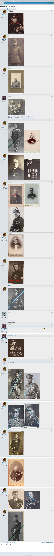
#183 (52, 68)
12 (10, 542)
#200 (52, 510)
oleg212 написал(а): (10, 325)
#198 (52, 458)
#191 (52, 312)
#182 (52, 35)
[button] (9, 3)
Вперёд (14, 542)
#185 (52, 121)
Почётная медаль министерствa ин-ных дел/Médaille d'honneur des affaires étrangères (20, 116)
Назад (2, 542)
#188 (52, 233)
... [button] (11, 542)
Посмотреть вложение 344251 (12, 336)
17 (12, 542)
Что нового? (6, 2)
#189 (52, 259)
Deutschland (6, 332)
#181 (52, 10)
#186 (52, 154)
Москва (6, 320)
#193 (52, 334)
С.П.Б (6, 76)
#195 (52, 367)
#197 (52, 430)
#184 (52, 96)
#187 (52, 182)
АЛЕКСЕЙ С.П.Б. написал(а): (11, 335)
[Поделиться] (51, 10)
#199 (52, 488)
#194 (52, 358)
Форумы (2, 2)
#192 (52, 324)
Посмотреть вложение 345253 (12, 362)
